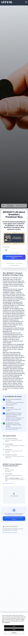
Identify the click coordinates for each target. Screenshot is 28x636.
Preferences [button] (7, 622)
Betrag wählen (6, 247)
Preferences (14, 632)
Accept (14, 626)
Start (3, 205)
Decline (14, 629)
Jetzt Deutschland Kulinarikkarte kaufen (14, 518)
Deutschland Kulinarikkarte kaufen (14, 257)
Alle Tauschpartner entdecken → (10, 532)
